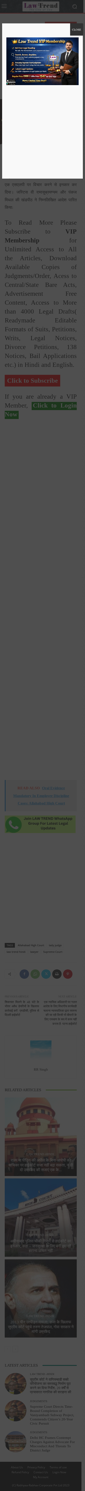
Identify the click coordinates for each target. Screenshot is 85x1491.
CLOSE (76, 29)
